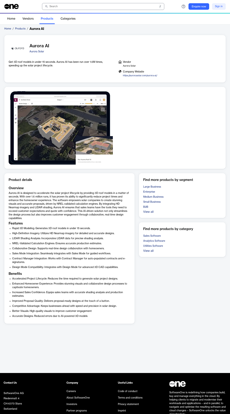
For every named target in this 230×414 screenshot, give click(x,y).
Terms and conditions (130, 398)
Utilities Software (153, 246)
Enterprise (149, 192)
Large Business (152, 187)
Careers (71, 391)
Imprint (122, 411)
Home (11, 18)
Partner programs (76, 411)
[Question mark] (183, 6)
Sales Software (152, 236)
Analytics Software (154, 241)
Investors (71, 404)
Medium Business (153, 197)
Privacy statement (128, 404)
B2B (145, 207)
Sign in (219, 6)
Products (47, 18)
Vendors (28, 18)
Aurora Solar (36, 51)
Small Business (152, 202)
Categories (68, 18)
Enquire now (199, 6)
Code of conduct (127, 391)
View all (148, 211)
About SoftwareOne (78, 398)
